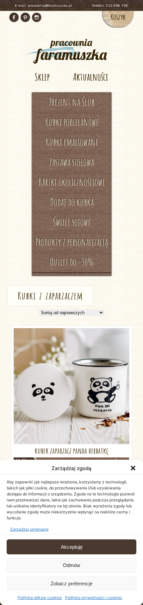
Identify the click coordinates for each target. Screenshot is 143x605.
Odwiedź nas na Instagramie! (37, 17)
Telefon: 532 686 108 (110, 5)
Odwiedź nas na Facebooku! (14, 17)
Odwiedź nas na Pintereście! (25, 17)
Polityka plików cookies (40, 597)
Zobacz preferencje (71, 583)
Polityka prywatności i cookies (93, 597)
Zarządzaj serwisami (29, 529)
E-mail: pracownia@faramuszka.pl (43, 5)
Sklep (42, 77)
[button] (133, 468)
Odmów (71, 565)
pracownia (71, 49)
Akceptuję (71, 547)
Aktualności (90, 77)
